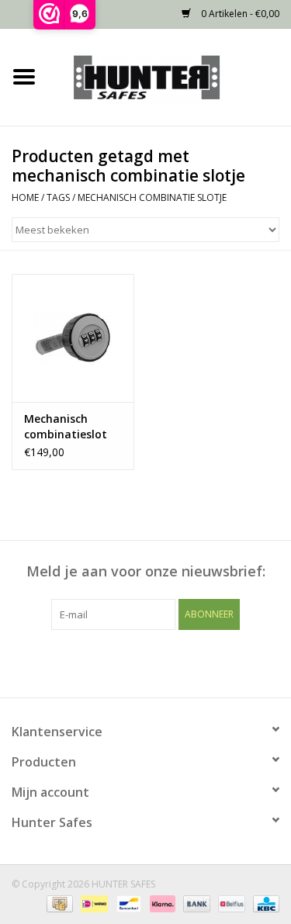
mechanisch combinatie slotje (152, 197)
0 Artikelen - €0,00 (239, 13)
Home (25, 197)
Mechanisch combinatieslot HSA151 (65, 426)
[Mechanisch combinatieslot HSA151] (73, 338)
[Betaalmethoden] (58, 902)
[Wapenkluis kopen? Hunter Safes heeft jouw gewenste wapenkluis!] (170, 75)
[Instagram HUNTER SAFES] (173, 661)
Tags (58, 197)
